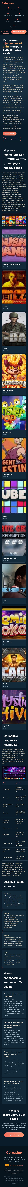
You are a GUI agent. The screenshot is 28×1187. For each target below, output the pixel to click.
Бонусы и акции (18, 9)
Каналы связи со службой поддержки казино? (13, 1082)
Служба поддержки (17, 21)
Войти (6, 31)
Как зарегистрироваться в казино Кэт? (14, 995)
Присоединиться (18, 31)
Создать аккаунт (14, 1135)
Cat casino (8, 3)
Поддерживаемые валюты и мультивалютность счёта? (14, 1054)
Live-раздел (9, 9)
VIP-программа (8, 15)
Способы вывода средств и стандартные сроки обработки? (13, 1025)
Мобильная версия (19, 15)
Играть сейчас (9, 133)
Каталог (8, 21)
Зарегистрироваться (12, 139)
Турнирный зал (14, 26)
